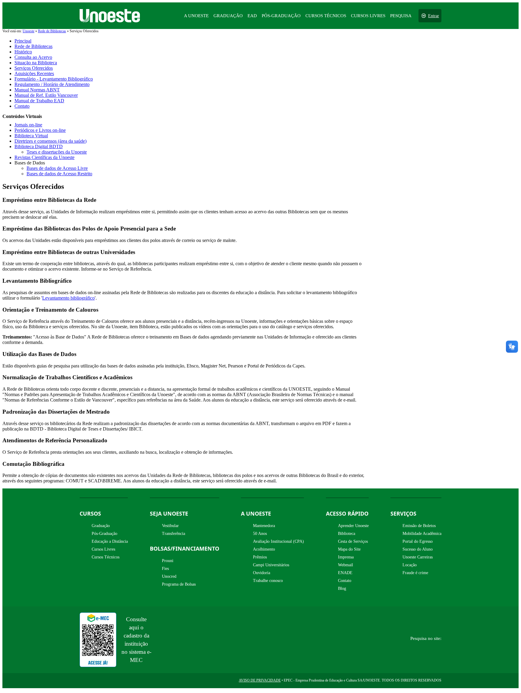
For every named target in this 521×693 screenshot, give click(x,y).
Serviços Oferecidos (33, 68)
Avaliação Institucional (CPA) (278, 541)
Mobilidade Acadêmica (422, 533)
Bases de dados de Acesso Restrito (59, 173)
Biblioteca (346, 533)
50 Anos (260, 533)
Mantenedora (264, 525)
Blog (342, 588)
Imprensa (346, 557)
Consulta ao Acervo (33, 57)
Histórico (23, 51)
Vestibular (170, 525)
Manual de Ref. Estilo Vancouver (46, 95)
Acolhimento (264, 549)
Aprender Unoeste (353, 525)
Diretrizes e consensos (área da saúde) (50, 141)
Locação (410, 565)
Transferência (173, 533)
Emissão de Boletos (419, 525)
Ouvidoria (261, 573)
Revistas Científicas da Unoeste (44, 157)
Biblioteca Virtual (31, 135)
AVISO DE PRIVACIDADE (260, 680)
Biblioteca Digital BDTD (38, 146)
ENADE (345, 573)
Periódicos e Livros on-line (40, 130)
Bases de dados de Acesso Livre (57, 168)
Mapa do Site (349, 549)
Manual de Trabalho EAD (39, 100)
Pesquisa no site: (425, 638)
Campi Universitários (271, 565)
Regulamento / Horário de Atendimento (52, 84)
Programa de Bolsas (179, 584)
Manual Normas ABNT (37, 89)
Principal (22, 40)
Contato (22, 106)
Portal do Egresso (418, 541)
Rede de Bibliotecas (52, 31)
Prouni (167, 560)
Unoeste (28, 31)
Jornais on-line (28, 124)
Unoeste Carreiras (418, 557)
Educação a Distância (110, 541)
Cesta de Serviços (353, 541)
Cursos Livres (103, 549)
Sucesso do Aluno (418, 549)
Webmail (345, 565)
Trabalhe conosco (268, 580)
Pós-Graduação (104, 533)
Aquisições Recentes (34, 73)
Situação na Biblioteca (35, 62)
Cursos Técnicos (105, 557)
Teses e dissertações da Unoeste (57, 151)
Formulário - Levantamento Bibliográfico (53, 78)
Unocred (169, 576)
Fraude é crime (415, 573)
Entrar (433, 15)
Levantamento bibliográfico (68, 297)
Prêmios (260, 557)
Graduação (101, 525)
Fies (165, 568)
